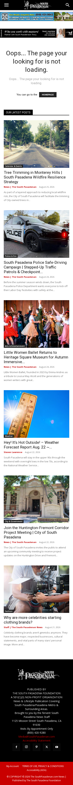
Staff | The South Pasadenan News (23, 627)
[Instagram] (26, 747)
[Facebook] (16, 747)
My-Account (12, 766)
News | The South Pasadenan (20, 186)
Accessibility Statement (37, 740)
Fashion (9, 611)
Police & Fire (10, 256)
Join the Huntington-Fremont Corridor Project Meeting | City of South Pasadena (36, 532)
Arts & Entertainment (15, 346)
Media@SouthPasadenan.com (36, 736)
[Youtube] (56, 747)
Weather (9, 436)
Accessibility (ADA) (36, 770)
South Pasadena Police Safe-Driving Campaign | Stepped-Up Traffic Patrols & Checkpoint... (35, 267)
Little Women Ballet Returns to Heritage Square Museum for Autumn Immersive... (36, 357)
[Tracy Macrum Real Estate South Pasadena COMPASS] (36, 33)
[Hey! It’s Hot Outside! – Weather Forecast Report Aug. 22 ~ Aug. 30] (36, 414)
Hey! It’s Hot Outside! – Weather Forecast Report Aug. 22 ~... (31, 444)
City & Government (13, 521)
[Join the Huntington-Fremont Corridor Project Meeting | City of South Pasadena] (36, 499)
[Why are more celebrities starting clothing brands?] (36, 589)
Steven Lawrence (13, 452)
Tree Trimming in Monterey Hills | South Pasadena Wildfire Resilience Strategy (35, 177)
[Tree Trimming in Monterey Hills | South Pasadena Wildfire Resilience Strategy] (36, 144)
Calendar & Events (13, 166)
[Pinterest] (36, 747)
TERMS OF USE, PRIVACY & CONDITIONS (43, 766)
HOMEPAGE (48, 95)
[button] (6, 5)
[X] (46, 747)
